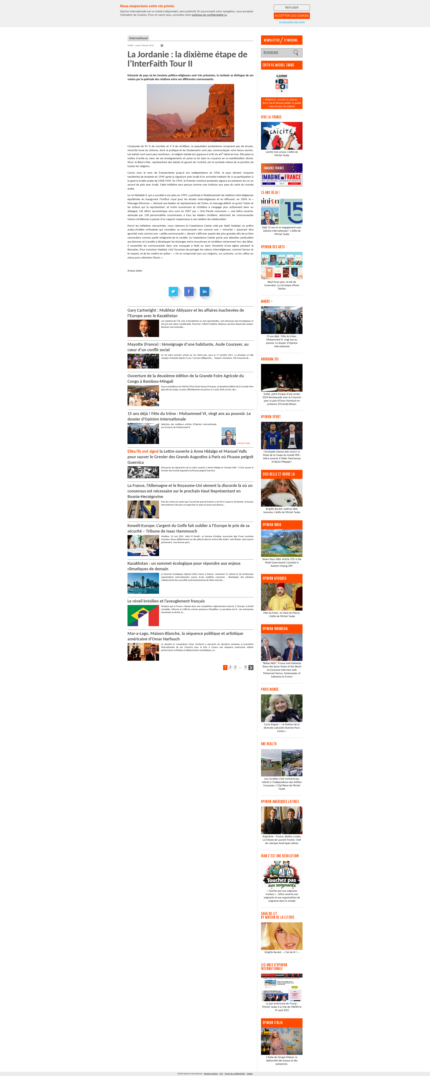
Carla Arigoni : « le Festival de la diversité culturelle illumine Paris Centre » (282, 728)
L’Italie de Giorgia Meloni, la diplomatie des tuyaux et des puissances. (281, 1060)
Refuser (291, 7)
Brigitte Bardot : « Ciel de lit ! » (282, 952)
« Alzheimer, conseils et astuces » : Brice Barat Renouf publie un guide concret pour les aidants (282, 103)
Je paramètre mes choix (292, 22)
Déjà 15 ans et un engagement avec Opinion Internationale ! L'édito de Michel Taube (281, 231)
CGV (221, 1074)
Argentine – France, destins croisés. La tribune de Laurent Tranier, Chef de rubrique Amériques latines (282, 840)
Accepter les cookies (292, 15)
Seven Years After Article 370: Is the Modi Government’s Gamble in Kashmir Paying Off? (281, 562)
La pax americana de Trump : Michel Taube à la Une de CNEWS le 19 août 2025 (282, 1007)
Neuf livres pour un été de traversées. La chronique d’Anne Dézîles (281, 285)
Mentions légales (211, 1074)
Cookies (250, 1074)
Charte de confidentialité (235, 1074)
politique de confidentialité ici (209, 14)
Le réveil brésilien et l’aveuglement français (166, 601)
